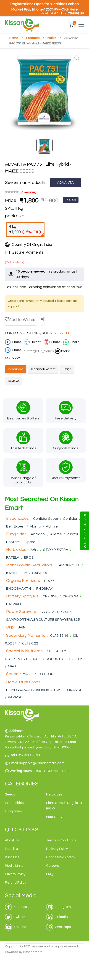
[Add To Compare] (42, 320)
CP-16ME (50, 596)
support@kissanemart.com (42, 763)
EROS (29, 557)
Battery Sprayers (22, 596)
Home (14, 38)
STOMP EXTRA (55, 549)
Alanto (35, 526)
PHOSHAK (44, 588)
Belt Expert (15, 526)
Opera (29, 542)
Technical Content (43, 369)
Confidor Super (45, 518)
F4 (71, 659)
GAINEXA (39, 573)
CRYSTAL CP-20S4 (56, 612)
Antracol (38, 534)
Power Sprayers (21, 612)
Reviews (13, 381)
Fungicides (16, 534)
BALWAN (13, 604)
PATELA (12, 557)
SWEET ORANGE (68, 690)
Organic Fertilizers (23, 580)
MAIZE (28, 674)
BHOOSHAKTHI (19, 588)
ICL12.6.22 (29, 643)
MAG (12, 666)
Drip (10, 627)
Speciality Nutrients (24, 651)
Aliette (56, 534)
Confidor (70, 518)
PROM (49, 581)
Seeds (12, 674)
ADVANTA (65, 182)
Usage (67, 369)
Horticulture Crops (23, 682)
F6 (80, 659)
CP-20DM (71, 596)
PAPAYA (14, 697)
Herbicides (16, 549)
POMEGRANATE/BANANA (28, 690)
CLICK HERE (63, 333)
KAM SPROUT (68, 565)
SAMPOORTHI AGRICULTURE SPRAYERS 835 (43, 619)
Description (16, 369)
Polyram (13, 542)
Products (33, 38)
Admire (52, 526)
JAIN (22, 627)
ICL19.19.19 (59, 635)
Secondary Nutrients (25, 635)
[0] (71, 24)
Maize (52, 38)
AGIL (34, 549)
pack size (14, 216)
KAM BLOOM (17, 573)
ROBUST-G (55, 659)
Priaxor (72, 534)
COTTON (46, 674)
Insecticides (17, 518)
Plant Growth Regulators (29, 565)
